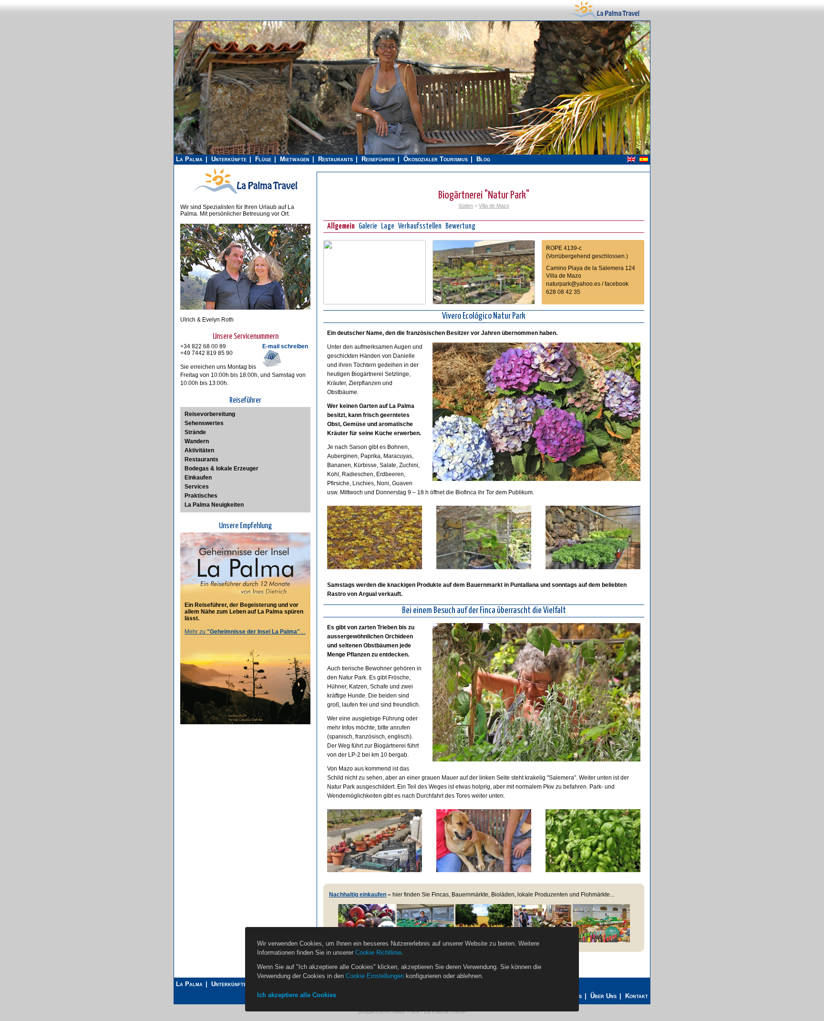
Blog (483, 159)
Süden (465, 205)
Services (197, 486)
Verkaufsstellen (420, 226)
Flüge (263, 159)
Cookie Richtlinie (378, 952)
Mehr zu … (245, 631)
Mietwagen (294, 159)
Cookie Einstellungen (375, 975)
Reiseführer (378, 159)
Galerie (368, 226)
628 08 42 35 (563, 292)
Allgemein (341, 226)
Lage (387, 226)
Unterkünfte (229, 159)
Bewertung (460, 226)
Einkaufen (198, 477)
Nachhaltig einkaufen (357, 894)
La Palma (189, 159)
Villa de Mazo (494, 205)
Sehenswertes (204, 423)
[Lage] (374, 302)
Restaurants (335, 159)
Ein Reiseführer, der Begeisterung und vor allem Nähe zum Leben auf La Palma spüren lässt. (244, 612)
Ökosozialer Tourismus (435, 159)
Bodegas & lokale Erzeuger (221, 468)
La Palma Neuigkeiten (214, 504)
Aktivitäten (199, 450)
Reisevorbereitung (210, 414)
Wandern (197, 441)
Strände (195, 432)
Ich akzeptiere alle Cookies (296, 995)
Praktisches (201, 495)
